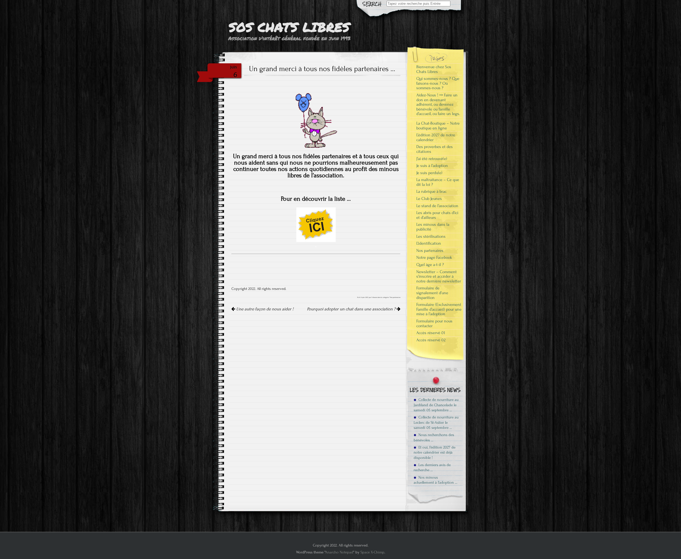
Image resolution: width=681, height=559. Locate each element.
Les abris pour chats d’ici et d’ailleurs (437, 215)
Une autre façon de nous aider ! (264, 309)
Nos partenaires (395, 297)
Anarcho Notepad (339, 552)
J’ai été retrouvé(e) (431, 158)
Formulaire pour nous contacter (434, 323)
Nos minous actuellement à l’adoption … (435, 480)
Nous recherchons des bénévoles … (434, 437)
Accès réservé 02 (431, 340)
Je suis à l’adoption (432, 165)
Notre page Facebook (434, 257)
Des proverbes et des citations (434, 149)
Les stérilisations (431, 236)
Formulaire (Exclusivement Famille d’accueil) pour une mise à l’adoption (439, 309)
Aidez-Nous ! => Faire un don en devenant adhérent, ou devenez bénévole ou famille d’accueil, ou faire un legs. (438, 104)
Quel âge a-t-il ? (430, 264)
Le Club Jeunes (429, 198)
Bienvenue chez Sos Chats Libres (433, 69)
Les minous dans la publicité (432, 227)
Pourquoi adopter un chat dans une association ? (352, 309)
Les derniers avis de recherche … (432, 467)
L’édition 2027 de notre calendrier (435, 137)
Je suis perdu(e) (429, 172)
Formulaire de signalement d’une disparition (432, 293)
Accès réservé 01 (430, 332)
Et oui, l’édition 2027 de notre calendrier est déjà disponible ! (434, 452)
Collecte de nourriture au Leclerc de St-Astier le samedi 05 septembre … (436, 422)
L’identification (428, 243)
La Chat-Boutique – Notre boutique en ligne (438, 125)
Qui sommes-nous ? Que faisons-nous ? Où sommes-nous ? (437, 83)
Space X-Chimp (372, 552)
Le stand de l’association (437, 205)
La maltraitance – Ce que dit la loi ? (437, 182)
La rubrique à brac (431, 191)
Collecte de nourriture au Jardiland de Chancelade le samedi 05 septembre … (436, 404)
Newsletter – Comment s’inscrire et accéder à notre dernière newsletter (438, 276)
